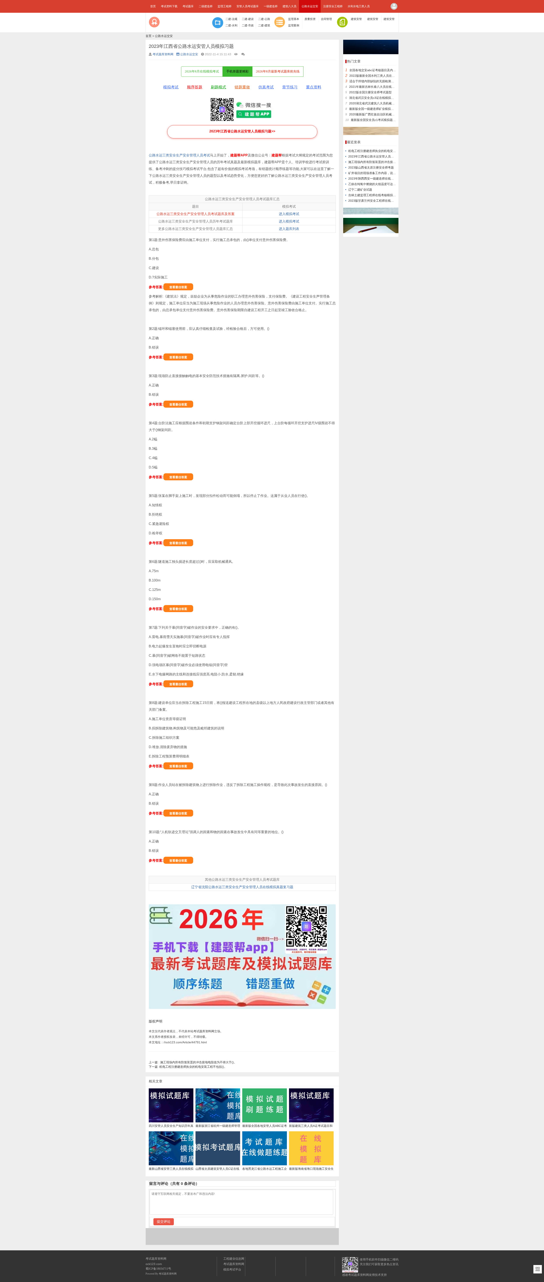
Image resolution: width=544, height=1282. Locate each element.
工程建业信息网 (233, 1258)
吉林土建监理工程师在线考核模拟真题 (373, 195)
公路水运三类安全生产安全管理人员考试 (179, 155)
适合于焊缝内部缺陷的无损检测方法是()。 (377, 81)
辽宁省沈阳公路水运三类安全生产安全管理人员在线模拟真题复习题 (242, 887)
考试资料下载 (169, 6)
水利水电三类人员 (359, 6)
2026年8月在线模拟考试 (202, 71)
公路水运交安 (310, 6)
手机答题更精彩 (237, 71)
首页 (153, 6)
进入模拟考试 (289, 214)
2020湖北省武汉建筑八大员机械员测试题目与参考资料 (385, 103)
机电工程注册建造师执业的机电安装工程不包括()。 (188, 1066)
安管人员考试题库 (248, 6)
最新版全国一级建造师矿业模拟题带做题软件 (379, 109)
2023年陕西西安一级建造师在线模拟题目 (375, 178)
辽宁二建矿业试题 (360, 189)
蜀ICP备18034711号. (159, 1268)
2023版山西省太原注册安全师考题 (371, 167)
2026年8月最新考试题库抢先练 (278, 71)
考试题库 (188, 6)
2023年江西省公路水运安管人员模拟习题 (375, 156)
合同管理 (326, 19)
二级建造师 (205, 6)
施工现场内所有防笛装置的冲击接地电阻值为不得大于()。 (193, 1062)
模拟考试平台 (232, 1269)
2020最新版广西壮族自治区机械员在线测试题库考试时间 (386, 114)
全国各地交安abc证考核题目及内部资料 (375, 70)
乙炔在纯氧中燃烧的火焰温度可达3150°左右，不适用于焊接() (389, 184)
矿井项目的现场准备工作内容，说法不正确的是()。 (382, 173)
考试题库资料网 (163, 54)
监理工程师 (224, 6)
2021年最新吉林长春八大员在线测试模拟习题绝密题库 (385, 86)
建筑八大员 (289, 6)
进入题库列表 (289, 229)
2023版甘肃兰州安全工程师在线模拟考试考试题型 (381, 200)
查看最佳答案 (178, 287)
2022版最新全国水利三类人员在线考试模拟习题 (381, 75)
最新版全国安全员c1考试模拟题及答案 (376, 120)
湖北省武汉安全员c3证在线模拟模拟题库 (376, 97)
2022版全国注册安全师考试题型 (370, 92)
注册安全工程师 (333, 6)
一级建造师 (271, 6)
